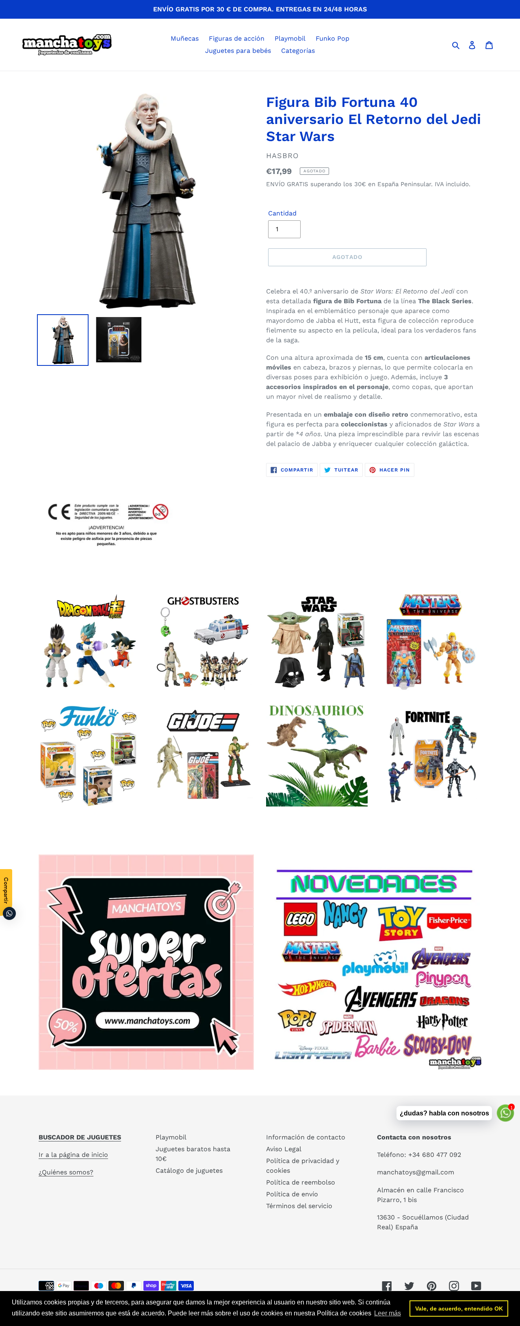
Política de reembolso (300, 1182)
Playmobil (171, 1137)
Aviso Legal (283, 1149)
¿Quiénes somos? (66, 1172)
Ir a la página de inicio (73, 1155)
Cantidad (282, 213)
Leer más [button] (387, 1313)
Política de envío (292, 1194)
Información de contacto (305, 1137)
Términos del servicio (299, 1206)
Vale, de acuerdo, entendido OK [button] (459, 1308)
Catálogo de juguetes (189, 1170)
